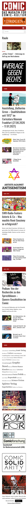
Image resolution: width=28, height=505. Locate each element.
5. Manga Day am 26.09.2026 (17, 160)
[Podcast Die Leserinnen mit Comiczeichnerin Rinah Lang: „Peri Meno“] (6, 259)
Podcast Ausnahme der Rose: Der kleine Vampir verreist (18, 240)
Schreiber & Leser (6, 380)
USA (17, 387)
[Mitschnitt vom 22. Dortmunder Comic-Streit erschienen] (6, 338)
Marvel (8, 372)
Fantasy (8, 360)
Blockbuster (4, 353)
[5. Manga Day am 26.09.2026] (6, 162)
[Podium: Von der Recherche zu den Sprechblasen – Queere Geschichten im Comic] (14, 285)
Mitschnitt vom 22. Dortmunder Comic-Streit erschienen (19, 336)
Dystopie (11, 357)
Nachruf (15, 372)
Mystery (12, 372)
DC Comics (4, 357)
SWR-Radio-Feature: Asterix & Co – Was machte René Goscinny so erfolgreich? (13, 218)
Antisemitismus (5, 350)
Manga (4, 372)
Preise (25, 374)
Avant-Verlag (21, 350)
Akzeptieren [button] (18, 501)
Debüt (8, 357)
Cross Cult (23, 355)
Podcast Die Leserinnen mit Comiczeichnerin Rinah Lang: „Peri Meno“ (19, 257)
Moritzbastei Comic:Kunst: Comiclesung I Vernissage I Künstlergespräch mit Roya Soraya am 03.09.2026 (19, 151)
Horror (14, 366)
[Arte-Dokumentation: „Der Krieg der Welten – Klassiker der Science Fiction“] (6, 319)
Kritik (3, 51)
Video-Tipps (6, 269)
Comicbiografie (6, 355)
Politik (20, 374)
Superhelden (7, 387)
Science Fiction (18, 380)
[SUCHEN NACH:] (14, 31)
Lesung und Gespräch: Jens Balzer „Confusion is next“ (19, 326)
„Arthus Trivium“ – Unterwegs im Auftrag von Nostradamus (13, 55)
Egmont (4, 360)
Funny (18, 359)
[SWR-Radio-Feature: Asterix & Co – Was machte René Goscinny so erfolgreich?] (14, 210)
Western (20, 387)
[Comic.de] (14, 9)
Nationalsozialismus (7, 374)
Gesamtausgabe (7, 363)
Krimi (10, 369)
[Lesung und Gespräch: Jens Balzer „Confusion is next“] (6, 329)
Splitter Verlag (9, 383)
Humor (20, 366)
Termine (5, 89)
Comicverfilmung (14, 355)
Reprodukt (12, 377)
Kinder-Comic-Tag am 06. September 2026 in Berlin (19, 140)
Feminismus (14, 359)
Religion (6, 377)
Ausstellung (12, 350)
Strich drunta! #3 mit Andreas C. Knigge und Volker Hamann (18, 249)
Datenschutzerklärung (14, 503)
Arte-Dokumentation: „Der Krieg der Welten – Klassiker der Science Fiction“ (19, 318)
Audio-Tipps (6, 193)
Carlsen (10, 353)
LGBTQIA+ (14, 369)
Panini (15, 374)
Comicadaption (17, 353)
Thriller (14, 387)
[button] (14, 21)
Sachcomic (19, 377)
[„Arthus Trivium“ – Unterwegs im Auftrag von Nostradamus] (14, 49)
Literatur (20, 369)
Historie (10, 366)
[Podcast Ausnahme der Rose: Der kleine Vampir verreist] (6, 242)
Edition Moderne (18, 357)
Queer (3, 377)
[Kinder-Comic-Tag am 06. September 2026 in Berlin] (6, 143)
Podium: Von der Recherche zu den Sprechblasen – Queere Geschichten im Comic (14, 295)
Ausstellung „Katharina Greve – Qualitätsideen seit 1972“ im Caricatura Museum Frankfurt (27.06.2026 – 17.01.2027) (14, 117)
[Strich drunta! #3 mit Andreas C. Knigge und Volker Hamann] (6, 251)
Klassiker (5, 369)
